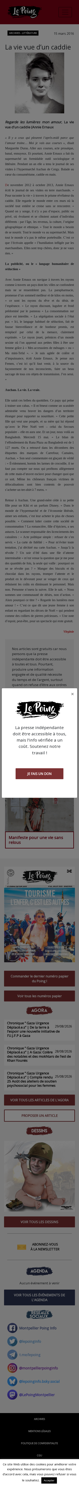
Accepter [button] (49, 1480)
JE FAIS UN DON (39, 773)
